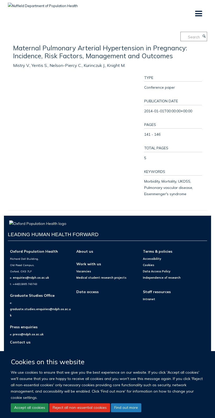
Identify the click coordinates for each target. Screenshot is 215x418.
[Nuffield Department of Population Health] (43, 4)
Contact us (20, 342)
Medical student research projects (101, 277)
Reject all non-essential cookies (80, 407)
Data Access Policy (156, 271)
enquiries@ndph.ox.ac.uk (31, 277)
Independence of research (162, 277)
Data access (87, 291)
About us (84, 251)
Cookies (148, 265)
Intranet (149, 299)
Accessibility (152, 259)
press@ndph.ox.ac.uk (28, 334)
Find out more (126, 407)
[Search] (204, 36)
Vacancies (83, 271)
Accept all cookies (29, 407)
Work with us (88, 264)
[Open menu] (198, 13)
